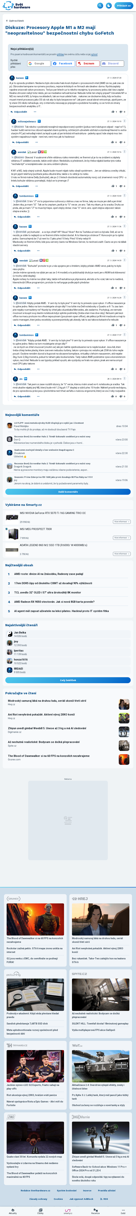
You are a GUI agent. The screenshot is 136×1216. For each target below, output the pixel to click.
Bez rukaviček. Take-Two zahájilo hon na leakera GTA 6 (99, 960)
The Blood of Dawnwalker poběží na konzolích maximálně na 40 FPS (32, 1175)
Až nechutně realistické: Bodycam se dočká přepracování (43, 742)
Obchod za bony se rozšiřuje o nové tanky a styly (98, 1105)
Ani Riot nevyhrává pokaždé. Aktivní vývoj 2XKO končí (41, 714)
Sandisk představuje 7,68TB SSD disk (27, 1023)
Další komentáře (68, 491)
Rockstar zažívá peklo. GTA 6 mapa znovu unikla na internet (35, 950)
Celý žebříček (68, 680)
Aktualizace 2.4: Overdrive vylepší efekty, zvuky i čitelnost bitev (98, 1087)
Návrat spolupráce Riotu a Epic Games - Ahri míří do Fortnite (35, 1103)
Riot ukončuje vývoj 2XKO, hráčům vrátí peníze (32, 1095)
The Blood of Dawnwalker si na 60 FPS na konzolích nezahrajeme (49, 756)
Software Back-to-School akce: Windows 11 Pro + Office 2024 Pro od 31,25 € (99, 1168)
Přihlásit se (124, 5)
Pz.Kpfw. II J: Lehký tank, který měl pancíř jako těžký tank (100, 1097)
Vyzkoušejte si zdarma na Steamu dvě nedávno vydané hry (32, 1165)
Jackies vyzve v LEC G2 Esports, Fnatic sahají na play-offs (33, 1087)
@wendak (21, 201)
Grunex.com (14, 759)
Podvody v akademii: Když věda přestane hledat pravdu (33, 1015)
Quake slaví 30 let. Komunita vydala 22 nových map (34, 1156)
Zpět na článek (16, 21)
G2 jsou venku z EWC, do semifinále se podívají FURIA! (32, 960)
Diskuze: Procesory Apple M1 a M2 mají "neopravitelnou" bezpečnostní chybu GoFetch (59, 30)
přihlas (60, 54)
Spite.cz (12, 745)
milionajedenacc (27, 121)
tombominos (26, 196)
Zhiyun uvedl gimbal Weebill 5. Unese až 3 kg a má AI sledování (47, 728)
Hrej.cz (11, 704)
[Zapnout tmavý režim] (109, 6)
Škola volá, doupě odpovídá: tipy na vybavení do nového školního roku (98, 1179)
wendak (22, 152)
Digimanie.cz (14, 732)
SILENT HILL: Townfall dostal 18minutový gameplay (100, 1023)
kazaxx (20, 78)
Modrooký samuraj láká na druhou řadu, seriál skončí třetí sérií (47, 700)
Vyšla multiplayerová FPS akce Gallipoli (93, 1030)
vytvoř (94, 54)
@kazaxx (19, 126)
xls (21, 379)
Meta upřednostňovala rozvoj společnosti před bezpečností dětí (32, 1032)
